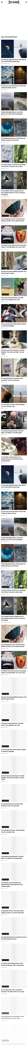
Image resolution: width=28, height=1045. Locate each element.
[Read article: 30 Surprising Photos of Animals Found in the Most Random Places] (14, 926)
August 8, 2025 (5, 301)
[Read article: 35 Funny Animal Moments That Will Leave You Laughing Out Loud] (14, 287)
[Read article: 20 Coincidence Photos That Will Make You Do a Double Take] (14, 394)
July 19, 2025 (4, 1019)
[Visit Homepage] (14, 2)
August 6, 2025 (5, 753)
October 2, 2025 (5, 168)
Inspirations (5, 56)
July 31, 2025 (4, 382)
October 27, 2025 (5, 142)
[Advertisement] (14, 20)
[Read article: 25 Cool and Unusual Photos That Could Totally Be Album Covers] (14, 75)
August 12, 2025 (5, 275)
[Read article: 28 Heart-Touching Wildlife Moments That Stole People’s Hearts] (14, 261)
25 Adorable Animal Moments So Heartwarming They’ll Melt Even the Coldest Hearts (12, 459)
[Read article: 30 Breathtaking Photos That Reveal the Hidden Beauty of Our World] (14, 127)
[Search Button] (26, 2)
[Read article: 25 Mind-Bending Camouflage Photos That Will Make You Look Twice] (14, 1005)
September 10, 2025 (6, 196)
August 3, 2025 (5, 356)
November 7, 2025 (5, 541)
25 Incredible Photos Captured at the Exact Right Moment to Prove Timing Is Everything (13, 192)
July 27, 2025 (4, 434)
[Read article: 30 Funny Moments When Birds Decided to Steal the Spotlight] (14, 313)
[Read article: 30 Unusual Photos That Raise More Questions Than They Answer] (14, 367)
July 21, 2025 (4, 993)
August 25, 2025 (5, 648)
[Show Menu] (2, 2)
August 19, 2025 (5, 249)
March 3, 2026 (5, 89)
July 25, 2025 (4, 888)
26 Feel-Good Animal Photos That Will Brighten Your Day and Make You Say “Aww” (12, 352)
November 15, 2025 (6, 63)
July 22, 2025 (4, 914)
